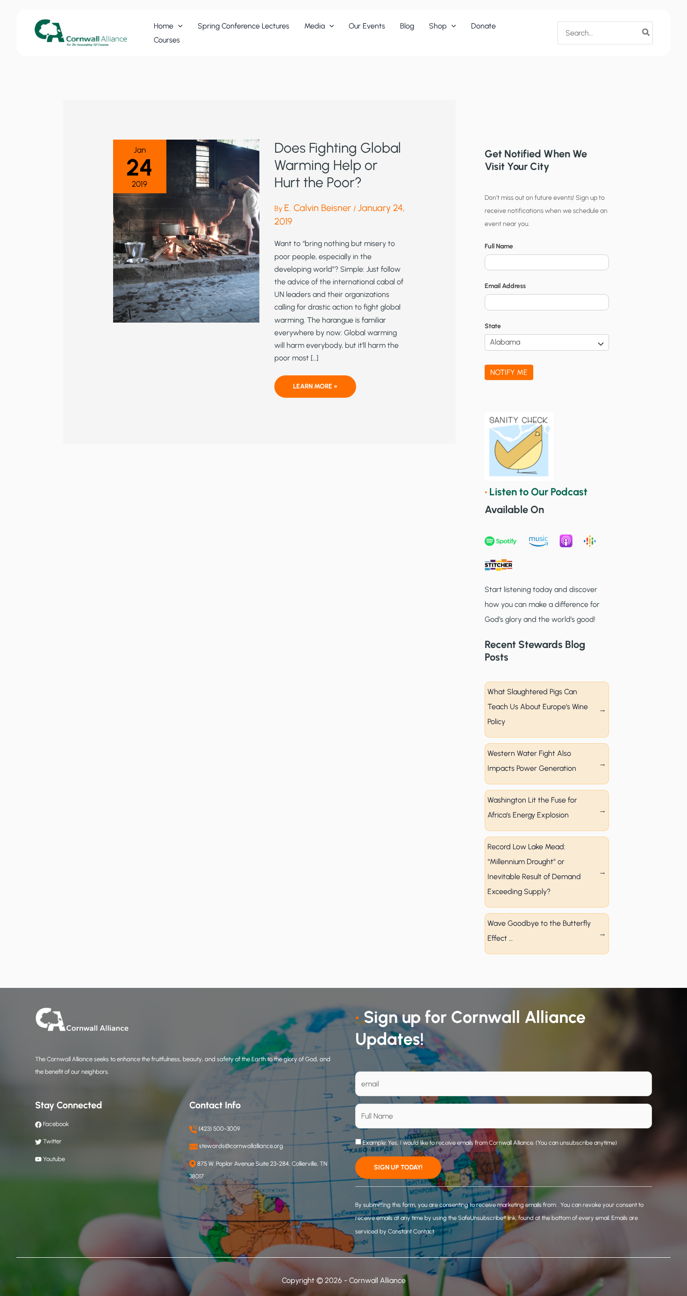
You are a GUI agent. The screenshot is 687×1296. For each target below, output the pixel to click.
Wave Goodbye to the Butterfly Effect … (539, 931)
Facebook (55, 1123)
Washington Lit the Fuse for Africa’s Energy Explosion (532, 807)
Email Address (505, 286)
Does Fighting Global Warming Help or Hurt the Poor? (337, 165)
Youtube (54, 1158)
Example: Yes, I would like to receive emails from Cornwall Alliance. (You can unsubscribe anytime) (489, 1142)
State (493, 326)
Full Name (499, 246)
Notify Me (509, 372)
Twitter (52, 1141)
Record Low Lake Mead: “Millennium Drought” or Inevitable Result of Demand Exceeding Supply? (534, 869)
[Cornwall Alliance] (81, 32)
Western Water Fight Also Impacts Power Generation (531, 761)
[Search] (646, 32)
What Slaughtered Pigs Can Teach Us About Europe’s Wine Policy (537, 706)
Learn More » (315, 390)
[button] (178, 26)
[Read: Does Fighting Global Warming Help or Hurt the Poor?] (186, 230)
